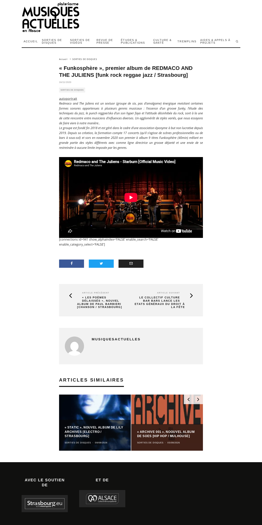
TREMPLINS (186, 41)
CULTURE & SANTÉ (162, 41)
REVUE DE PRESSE (104, 41)
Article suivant (168, 293)
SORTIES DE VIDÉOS (80, 41)
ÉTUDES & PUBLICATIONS (133, 41)
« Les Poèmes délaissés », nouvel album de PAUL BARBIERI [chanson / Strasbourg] (99, 302)
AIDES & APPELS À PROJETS (215, 41)
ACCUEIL (31, 41)
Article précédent (95, 293)
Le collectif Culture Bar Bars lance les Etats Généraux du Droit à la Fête (160, 302)
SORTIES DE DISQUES (52, 41)
